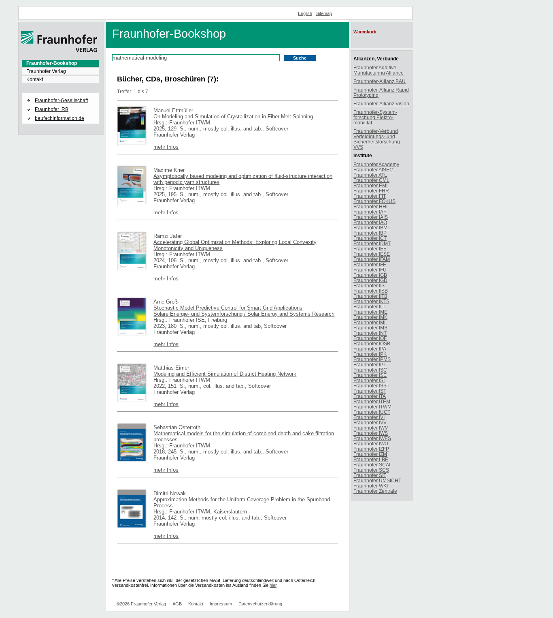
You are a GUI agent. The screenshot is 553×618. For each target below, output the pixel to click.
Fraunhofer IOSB (371, 343)
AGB (177, 603)
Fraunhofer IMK (370, 317)
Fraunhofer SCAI (371, 464)
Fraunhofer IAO (370, 222)
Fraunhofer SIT (369, 475)
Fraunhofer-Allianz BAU (379, 81)
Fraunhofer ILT (369, 306)
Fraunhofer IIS (369, 285)
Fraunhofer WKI (370, 485)
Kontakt (34, 79)
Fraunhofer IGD (370, 280)
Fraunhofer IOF (370, 338)
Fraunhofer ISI (369, 380)
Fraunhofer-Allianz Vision (381, 103)
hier (273, 585)
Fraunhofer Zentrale (375, 491)
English (305, 13)
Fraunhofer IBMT (371, 227)
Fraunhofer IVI (369, 417)
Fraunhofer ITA (369, 396)
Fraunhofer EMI (370, 185)
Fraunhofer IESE (371, 254)
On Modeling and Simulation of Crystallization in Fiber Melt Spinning (233, 116)
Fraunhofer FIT (369, 196)
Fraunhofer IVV (370, 422)
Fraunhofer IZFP (371, 448)
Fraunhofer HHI (370, 206)
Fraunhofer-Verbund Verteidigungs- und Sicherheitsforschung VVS (376, 139)
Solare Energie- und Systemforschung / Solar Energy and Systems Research (243, 314)
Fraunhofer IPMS (372, 359)
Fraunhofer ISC (370, 369)
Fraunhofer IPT (369, 364)
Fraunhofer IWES (372, 438)
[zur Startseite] (59, 50)
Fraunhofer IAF (369, 211)
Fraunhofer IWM (371, 427)
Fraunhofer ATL (370, 174)
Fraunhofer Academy (376, 164)
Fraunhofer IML (370, 322)
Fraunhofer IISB (370, 290)
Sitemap (324, 13)
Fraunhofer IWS (370, 433)
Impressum (221, 603)
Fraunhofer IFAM (371, 259)
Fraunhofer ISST (371, 385)
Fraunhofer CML (371, 180)
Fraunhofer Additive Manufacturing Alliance (378, 70)
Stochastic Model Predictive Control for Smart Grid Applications (227, 308)
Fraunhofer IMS (370, 327)
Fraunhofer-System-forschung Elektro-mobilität (375, 117)
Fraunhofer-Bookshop (51, 63)
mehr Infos (166, 147)
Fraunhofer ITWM (372, 406)
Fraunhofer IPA (369, 348)
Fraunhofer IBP (370, 232)
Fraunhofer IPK (370, 354)
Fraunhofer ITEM (371, 401)
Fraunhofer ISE (370, 375)
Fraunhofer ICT (370, 238)
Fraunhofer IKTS (371, 301)
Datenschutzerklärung (260, 603)
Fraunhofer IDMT (372, 243)
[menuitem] (60, 63)
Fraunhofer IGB (370, 275)
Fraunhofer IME (370, 311)
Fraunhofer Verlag (46, 71)
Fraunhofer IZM (370, 454)
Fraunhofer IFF (369, 264)
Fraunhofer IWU (370, 443)
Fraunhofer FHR (371, 190)
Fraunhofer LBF (370, 459)
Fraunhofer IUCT (371, 412)
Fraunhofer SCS (371, 470)
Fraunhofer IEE (370, 248)
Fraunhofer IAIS (370, 217)
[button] (60, 93)
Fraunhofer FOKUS (374, 201)
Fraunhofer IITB (370, 296)
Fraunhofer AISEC (373, 169)
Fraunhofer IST (369, 390)
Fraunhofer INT (370, 333)
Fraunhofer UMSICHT (377, 480)
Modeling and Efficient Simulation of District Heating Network (224, 374)
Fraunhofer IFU (370, 269)
